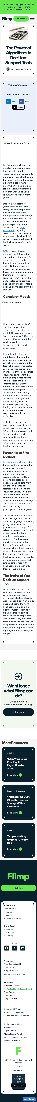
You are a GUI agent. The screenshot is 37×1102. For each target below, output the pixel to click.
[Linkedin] (22, 948)
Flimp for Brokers (11, 970)
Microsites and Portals (13, 1034)
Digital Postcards (11, 1031)
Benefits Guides (10, 1027)
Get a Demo (18, 711)
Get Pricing (8, 936)
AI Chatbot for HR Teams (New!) (18, 989)
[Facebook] (6, 948)
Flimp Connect (10, 995)
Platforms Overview (12, 985)
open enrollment (14, 229)
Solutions (8, 915)
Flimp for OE (9, 967)
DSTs (5, 251)
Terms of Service (18, 1071)
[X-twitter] (14, 948)
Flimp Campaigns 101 (13, 964)
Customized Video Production (16, 1016)
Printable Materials (12, 1040)
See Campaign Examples (14, 974)
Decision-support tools (14, 462)
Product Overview (11, 909)
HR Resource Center (12, 918)
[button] (12, 101)
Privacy (19, 1066)
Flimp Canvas (9, 992)
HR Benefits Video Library (14, 1012)
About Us (8, 912)
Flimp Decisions (10, 999)
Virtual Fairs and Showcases (15, 1037)
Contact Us (8, 929)
